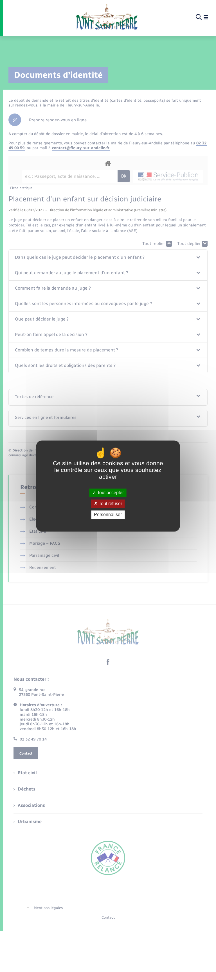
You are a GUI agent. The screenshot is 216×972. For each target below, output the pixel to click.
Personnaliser (108, 514)
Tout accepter (110, 492)
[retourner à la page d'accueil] (106, 17)
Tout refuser (110, 503)
